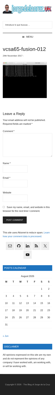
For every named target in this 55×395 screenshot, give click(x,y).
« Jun (6, 336)
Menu (29, 37)
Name (7, 163)
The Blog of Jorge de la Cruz (36, 384)
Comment (8, 131)
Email (6, 178)
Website (7, 192)
